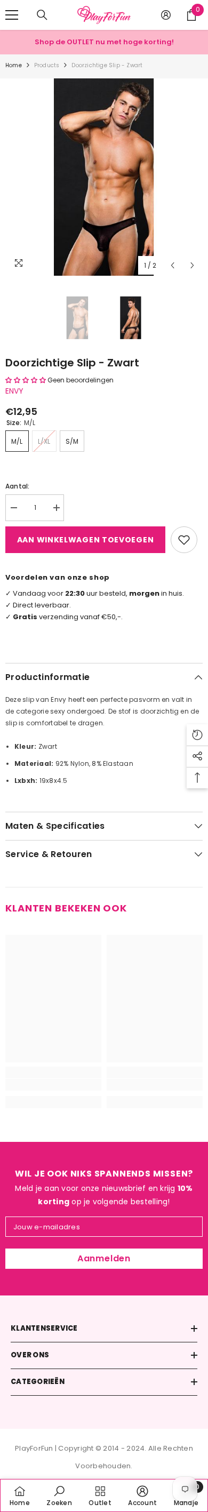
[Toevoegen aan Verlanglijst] (184, 539)
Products (47, 65)
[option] (104, 177)
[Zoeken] (42, 15)
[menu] (11, 15)
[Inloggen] (166, 15)
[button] (172, 265)
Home (13, 65)
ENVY (14, 391)
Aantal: (17, 486)
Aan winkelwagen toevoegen (85, 539)
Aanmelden (104, 1258)
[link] (53, 1085)
